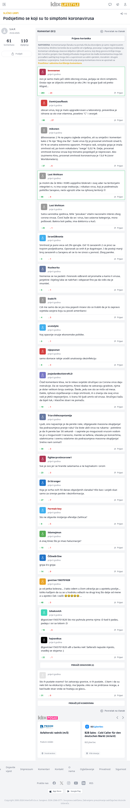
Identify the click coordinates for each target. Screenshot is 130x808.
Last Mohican (55, 174)
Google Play (76, 791)
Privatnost (104, 769)
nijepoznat (54, 349)
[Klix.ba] (65, 4)
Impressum (26, 769)
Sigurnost (121, 769)
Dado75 (52, 298)
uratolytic (53, 325)
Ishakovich (55, 611)
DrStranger (54, 481)
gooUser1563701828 (59, 580)
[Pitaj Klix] (110, 4)
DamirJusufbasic (58, 101)
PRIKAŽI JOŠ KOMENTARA (81, 703)
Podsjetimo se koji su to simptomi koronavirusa (48, 19)
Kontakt (59, 769)
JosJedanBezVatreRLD (60, 373)
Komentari (44, 769)
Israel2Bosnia (55, 236)
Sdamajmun (54, 532)
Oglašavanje (87, 769)
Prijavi (120, 92)
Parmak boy (55, 508)
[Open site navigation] (4, 4)
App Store (57, 791)
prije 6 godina (54, 74)
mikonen (54, 128)
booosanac (54, 70)
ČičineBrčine (55, 556)
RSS (91, 783)
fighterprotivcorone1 (60, 457)
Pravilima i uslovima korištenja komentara (60, 63)
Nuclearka (54, 267)
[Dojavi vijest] (117, 4)
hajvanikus (55, 638)
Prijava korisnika (81, 38)
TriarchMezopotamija (60, 415)
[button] (117, 717)
